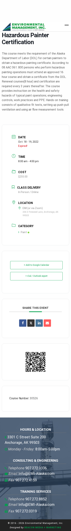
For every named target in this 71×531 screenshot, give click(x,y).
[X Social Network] (31, 323)
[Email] (47, 323)
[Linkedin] (39, 323)
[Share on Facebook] (22, 323)
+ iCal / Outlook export (36, 276)
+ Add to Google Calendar (36, 265)
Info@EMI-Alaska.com (32, 473)
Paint (24, 232)
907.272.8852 (27, 499)
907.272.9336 (27, 468)
